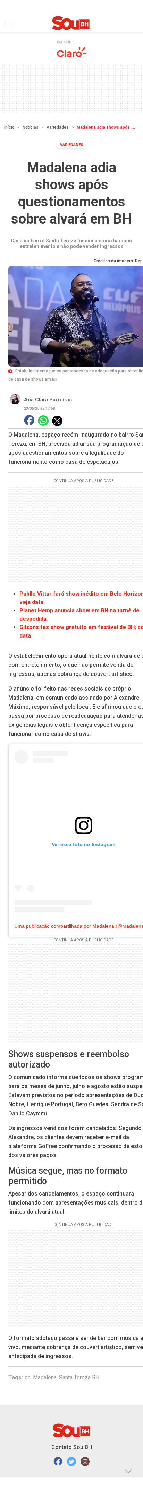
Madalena (45, 1377)
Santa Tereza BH (79, 1377)
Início (9, 127)
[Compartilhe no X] (57, 421)
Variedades (58, 127)
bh (28, 1377)
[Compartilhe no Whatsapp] (43, 420)
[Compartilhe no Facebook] (29, 421)
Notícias (31, 127)
